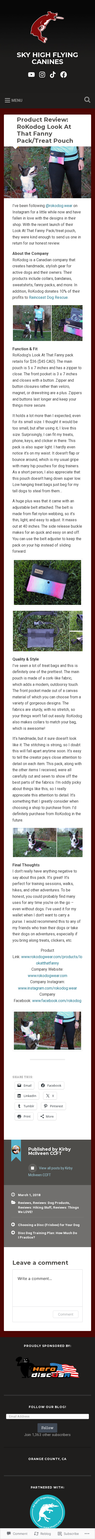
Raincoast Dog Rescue (48, 297)
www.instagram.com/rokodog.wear (47, 988)
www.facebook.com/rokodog (56, 1000)
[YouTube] (31, 73)
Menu (16, 100)
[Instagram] (42, 73)
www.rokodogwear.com (47, 975)
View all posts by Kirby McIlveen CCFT (50, 1171)
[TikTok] (53, 73)
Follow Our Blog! (47, 1407)
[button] (31, 323)
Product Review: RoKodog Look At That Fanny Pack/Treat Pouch (45, 130)
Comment (65, 1314)
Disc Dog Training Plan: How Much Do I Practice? (47, 1235)
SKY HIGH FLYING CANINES (47, 58)
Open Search (86, 100)
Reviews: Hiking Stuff (34, 1207)
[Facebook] (63, 73)
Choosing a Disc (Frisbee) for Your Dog (49, 1225)
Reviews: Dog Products (51, 1203)
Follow (47, 1427)
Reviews (24, 1203)
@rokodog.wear (59, 205)
